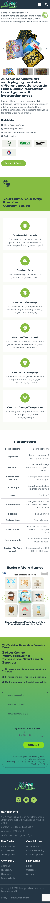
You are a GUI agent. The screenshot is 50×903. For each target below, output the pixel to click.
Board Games (19, 12)
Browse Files (25, 735)
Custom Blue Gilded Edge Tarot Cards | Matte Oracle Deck (25, 623)
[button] (46, 4)
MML (15, 891)
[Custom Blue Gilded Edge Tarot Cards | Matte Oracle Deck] (25, 595)
